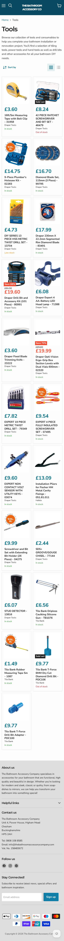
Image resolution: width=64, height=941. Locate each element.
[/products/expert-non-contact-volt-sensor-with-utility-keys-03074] (16, 460)
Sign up (51, 897)
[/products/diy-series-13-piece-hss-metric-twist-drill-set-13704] (16, 211)
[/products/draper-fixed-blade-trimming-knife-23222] (16, 332)
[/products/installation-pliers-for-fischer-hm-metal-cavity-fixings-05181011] (47, 460)
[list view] (58, 67)
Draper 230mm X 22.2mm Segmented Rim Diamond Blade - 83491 (48, 240)
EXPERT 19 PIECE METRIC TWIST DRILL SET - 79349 (15, 425)
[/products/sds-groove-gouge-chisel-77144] (47, 525)
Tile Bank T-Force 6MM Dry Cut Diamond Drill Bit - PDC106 (47, 674)
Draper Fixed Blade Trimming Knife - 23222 (15, 360)
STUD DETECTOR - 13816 (15, 612)
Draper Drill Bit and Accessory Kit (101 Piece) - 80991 (16, 301)
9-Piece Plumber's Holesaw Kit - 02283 (15, 180)
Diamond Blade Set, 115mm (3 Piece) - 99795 (47, 180)
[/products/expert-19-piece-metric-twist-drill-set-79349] (16, 398)
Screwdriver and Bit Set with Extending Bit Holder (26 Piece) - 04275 (16, 554)
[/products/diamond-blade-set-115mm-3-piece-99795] (47, 153)
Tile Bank (40, 621)
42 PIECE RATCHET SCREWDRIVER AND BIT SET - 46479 (47, 120)
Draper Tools (10, 125)
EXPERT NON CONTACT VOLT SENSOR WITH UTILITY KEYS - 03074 (14, 490)
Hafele (39, 500)
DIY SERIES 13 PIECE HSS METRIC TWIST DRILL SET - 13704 (15, 240)
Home (5, 20)
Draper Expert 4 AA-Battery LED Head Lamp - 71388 (47, 301)
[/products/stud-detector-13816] (16, 587)
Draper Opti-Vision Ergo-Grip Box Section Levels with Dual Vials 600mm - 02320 (48, 363)
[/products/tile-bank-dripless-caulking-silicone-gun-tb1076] (47, 587)
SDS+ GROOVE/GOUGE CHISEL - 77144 (46, 552)
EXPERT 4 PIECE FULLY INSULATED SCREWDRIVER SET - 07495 (47, 427)
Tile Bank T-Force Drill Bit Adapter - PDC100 (15, 735)
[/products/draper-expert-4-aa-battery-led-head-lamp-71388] (47, 273)
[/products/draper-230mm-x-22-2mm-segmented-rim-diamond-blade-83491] (47, 211)
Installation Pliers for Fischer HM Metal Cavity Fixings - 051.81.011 (46, 490)
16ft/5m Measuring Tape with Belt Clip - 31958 (15, 119)
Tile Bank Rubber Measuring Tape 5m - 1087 (16, 673)
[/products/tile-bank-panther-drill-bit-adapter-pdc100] (16, 707)
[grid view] (51, 67)
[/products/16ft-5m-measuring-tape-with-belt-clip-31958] (16, 91)
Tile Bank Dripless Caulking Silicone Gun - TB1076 (46, 614)
